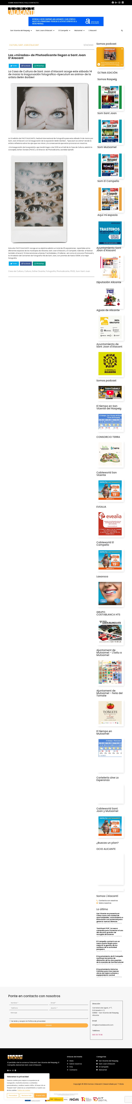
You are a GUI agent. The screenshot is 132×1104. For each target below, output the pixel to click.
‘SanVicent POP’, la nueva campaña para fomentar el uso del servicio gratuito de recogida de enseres (109, 931)
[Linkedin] (123, 3)
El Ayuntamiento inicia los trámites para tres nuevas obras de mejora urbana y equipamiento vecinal (107, 972)
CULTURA (13, 45)
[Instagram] (119, 3)
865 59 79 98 (97, 1035)
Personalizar (13, 1095)
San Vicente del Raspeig (20, 30)
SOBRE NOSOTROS (15, 3)
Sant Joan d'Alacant (28, 45)
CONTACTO (34, 3)
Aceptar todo (40, 1095)
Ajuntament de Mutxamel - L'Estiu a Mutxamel (109, 652)
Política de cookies (23, 1090)
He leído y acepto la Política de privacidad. (28, 1021)
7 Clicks (121, 1084)
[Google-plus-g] (116, 3)
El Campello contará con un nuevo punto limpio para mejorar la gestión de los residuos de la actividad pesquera (108, 945)
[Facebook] (113, 3)
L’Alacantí (93, 30)
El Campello (63, 30)
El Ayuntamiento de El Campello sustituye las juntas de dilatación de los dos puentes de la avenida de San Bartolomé (109, 959)
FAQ (26, 3)
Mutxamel (78, 30)
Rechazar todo (26, 1095)
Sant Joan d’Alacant (44, 30)
